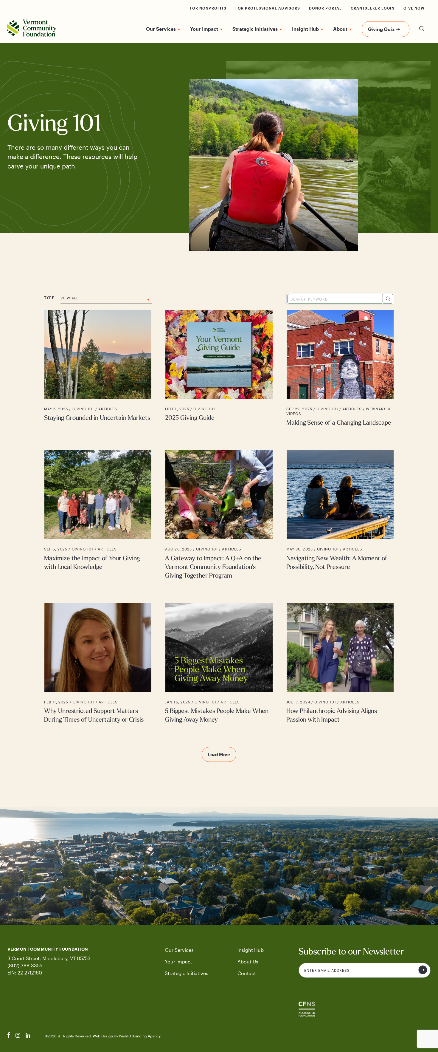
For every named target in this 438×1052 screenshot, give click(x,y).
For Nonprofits (208, 8)
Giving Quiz (381, 29)
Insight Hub (250, 950)
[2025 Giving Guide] (219, 369)
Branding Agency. (146, 1036)
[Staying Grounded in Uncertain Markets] (98, 369)
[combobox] (106, 300)
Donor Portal (325, 8)
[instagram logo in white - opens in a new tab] (17, 1035)
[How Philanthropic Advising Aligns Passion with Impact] (340, 664)
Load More (219, 754)
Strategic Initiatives (186, 973)
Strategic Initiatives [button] (255, 29)
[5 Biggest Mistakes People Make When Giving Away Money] (219, 664)
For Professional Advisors (267, 8)
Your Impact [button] (204, 29)
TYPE (49, 298)
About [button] (340, 29)
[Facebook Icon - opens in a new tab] (8, 1035)
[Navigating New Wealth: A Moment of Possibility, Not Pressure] (340, 515)
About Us (247, 961)
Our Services (179, 950)
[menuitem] (163, 29)
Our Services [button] (161, 29)
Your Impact (178, 961)
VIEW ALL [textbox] (69, 298)
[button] (421, 35)
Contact (246, 973)
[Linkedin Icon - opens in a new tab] (28, 1035)
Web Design (103, 1036)
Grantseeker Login (372, 8)
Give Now (414, 8)
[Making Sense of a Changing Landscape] (340, 369)
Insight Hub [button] (305, 29)
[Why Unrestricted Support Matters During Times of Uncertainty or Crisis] (98, 664)
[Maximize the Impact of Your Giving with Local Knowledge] (98, 515)
